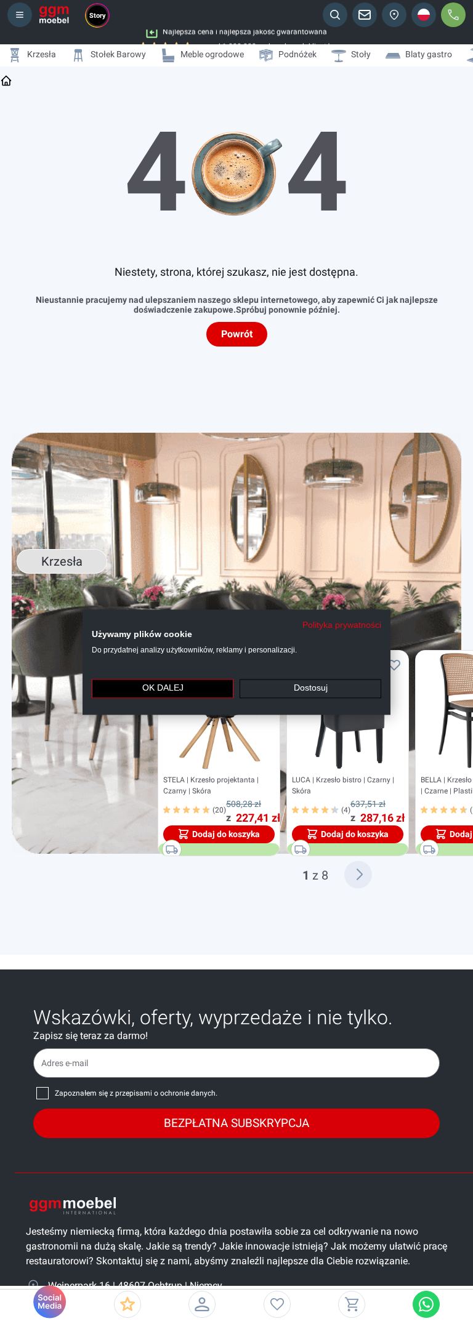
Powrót (237, 334)
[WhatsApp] (426, 1304)
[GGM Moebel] (54, 14)
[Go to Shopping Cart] (351, 1304)
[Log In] (202, 1304)
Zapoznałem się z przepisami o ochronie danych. (136, 1093)
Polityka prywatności (341, 625)
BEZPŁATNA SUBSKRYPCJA (236, 1123)
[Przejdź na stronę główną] (6, 80)
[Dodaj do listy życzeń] (394, 664)
